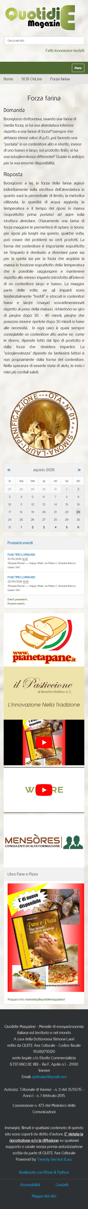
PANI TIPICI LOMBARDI (21, 554)
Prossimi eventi (20, 542)
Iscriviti (79, 50)
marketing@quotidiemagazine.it (45, 999)
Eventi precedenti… (18, 599)
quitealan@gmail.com (49, 1076)
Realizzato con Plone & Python (44, 1172)
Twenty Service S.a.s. (54, 1159)
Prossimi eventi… (17, 603)
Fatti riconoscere (59, 50)
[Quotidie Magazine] (40, 17)
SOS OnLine (32, 78)
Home (8, 78)
